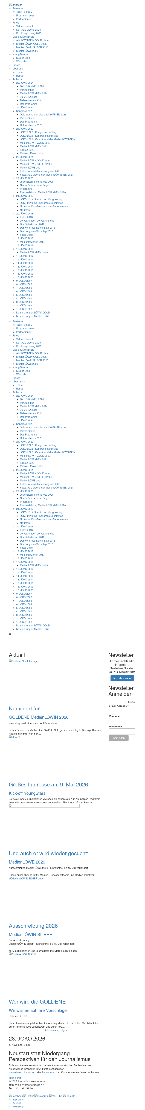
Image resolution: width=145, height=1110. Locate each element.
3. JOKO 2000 (24, 302)
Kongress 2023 (24, 111)
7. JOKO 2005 (24, 287)
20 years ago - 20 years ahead (37, 220)
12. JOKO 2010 (24, 270)
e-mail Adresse (119, 706)
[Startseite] (15, 4)
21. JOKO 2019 (24, 195)
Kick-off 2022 (27, 150)
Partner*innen (27, 118)
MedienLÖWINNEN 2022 (34, 146)
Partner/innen (23, 19)
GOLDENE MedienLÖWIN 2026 (38, 717)
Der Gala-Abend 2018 (32, 224)
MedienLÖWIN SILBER (30, 934)
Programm (26, 188)
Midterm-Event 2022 (31, 153)
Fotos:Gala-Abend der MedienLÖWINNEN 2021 (46, 174)
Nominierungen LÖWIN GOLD (33, 312)
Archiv (16, 79)
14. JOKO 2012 (24, 263)
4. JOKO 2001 (24, 298)
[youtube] (55, 1095)
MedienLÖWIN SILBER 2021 (36, 164)
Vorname (114, 716)
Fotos (16, 22)
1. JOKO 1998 (24, 309)
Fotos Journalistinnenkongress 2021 (40, 171)
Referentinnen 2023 (31, 125)
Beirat (19, 75)
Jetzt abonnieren (122, 678)
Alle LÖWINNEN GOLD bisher (33, 40)
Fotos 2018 (26, 217)
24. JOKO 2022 (24, 128)
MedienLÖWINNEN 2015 (34, 252)
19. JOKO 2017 (24, 238)
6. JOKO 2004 (24, 291)
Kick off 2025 (23, 58)
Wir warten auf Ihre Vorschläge (38, 1010)
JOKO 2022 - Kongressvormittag (38, 132)
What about (22, 61)
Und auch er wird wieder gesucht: (48, 853)
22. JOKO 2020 (24, 178)
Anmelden (29, 1072)
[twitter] (29, 1095)
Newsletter (18, 1106)
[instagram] (41, 1095)
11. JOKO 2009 (24, 273)
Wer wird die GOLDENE (37, 1001)
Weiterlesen (15, 1072)
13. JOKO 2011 (24, 266)
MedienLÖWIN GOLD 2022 (35, 142)
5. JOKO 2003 (24, 295)
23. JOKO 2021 (24, 157)
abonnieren (15, 1077)
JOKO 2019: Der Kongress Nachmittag (41, 203)
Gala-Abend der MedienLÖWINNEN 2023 (43, 114)
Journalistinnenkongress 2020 (37, 181)
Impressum (19, 1099)
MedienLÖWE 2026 (27, 862)
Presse (16, 65)
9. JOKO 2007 (24, 280)
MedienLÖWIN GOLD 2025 (31, 43)
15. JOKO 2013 (24, 259)
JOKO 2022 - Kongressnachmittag (39, 135)
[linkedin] (69, 1095)
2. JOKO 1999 (24, 305)
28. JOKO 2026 (21, 12)
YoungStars (19, 54)
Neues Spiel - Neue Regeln (35, 185)
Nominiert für (24, 708)
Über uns (18, 68)
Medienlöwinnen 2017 (32, 241)
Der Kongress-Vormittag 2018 (36, 231)
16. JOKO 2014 (24, 256)
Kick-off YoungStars (27, 793)
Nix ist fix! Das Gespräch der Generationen (44, 206)
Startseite (18, 8)
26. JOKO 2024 (24, 82)
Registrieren (48, 1072)
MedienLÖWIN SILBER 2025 (32, 47)
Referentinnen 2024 (31, 100)
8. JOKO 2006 (24, 284)
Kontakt (17, 1103)
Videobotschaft (24, 26)
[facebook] (16, 1095)
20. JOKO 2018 (24, 213)
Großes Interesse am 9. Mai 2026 (48, 784)
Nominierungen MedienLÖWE (33, 316)
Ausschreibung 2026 (33, 925)
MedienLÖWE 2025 (27, 51)
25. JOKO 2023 (24, 107)
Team (19, 72)
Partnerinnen (27, 89)
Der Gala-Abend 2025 (28, 29)
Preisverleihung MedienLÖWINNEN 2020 (43, 192)
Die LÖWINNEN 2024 (32, 86)
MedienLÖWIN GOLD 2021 (35, 160)
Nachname (115, 726)
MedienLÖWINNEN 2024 (34, 93)
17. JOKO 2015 (24, 249)
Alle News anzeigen (56, 1030)
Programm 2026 (25, 15)
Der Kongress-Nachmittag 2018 (37, 227)
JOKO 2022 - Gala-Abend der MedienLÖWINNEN (47, 139)
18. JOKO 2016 (24, 245)
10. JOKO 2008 (24, 277)
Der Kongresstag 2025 (29, 33)
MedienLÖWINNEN (24, 36)
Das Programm (28, 104)
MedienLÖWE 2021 (31, 167)
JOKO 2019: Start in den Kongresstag (41, 199)
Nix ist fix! (25, 210)
